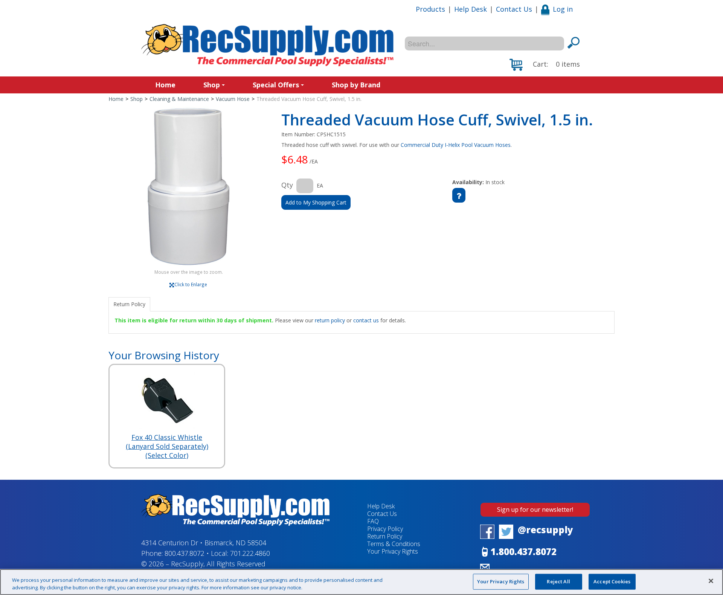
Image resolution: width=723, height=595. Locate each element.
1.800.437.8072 (524, 552)
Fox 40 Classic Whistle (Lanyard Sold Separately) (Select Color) (167, 446)
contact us (366, 320)
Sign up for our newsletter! (535, 509)
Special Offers (276, 84)
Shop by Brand (356, 84)
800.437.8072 (184, 553)
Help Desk (470, 9)
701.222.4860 (250, 553)
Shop (211, 84)
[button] (545, 65)
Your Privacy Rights (500, 581)
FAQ (373, 521)
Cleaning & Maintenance (179, 98)
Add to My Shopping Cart (315, 202)
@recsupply (545, 530)
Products (430, 9)
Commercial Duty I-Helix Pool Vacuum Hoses (456, 144)
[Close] (711, 581)
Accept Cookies (611, 581)
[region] (361, 582)
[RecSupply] (267, 45)
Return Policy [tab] (129, 304)
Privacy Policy (385, 529)
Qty (287, 185)
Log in (563, 9)
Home (165, 84)
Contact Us (514, 9)
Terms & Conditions (393, 544)
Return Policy (384, 536)
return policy (330, 320)
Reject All (558, 581)
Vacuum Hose (233, 98)
